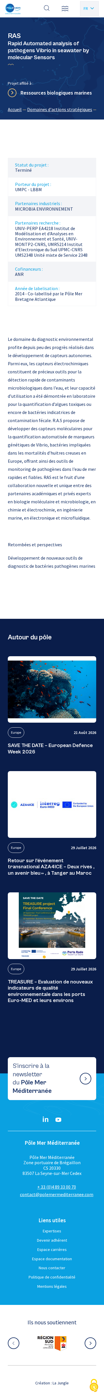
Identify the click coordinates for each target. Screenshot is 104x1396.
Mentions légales (52, 1286)
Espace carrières (52, 1249)
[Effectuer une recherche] (46, 9)
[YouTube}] (58, 1119)
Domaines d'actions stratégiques (59, 109)
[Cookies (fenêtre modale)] (94, 1386)
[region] (52, 109)
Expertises (52, 1231)
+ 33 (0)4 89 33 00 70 (56, 1187)
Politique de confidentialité (52, 1277)
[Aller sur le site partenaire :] (52, 1343)
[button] (65, 9)
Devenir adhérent (52, 1240)
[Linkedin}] (46, 1119)
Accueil (15, 109)
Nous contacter (52, 1267)
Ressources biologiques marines (56, 92)
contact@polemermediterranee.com (56, 1194)
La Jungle (61, 1383)
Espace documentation (52, 1258)
